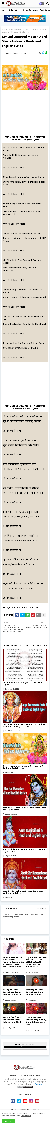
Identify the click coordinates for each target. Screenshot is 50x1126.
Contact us (40, 1084)
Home (3, 10)
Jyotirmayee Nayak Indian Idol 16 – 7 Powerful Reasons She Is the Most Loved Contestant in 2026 (13, 962)
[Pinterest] (33, 615)
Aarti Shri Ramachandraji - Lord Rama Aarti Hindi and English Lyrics (23, 892)
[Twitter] (22, 615)
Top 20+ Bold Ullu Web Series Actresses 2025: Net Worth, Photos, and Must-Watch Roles (36, 962)
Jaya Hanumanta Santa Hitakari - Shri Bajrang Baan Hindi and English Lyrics (24, 725)
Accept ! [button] (8, 1121)
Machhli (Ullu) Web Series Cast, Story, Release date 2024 (12, 1019)
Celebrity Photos (30, 10)
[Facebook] (17, 615)
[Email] (38, 615)
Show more (42, 645)
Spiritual (12, 29)
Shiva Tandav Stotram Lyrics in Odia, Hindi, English (23, 684)
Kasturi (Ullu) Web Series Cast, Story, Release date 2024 (35, 992)
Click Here (25, 1047)
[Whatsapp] (27, 615)
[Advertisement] (25, 111)
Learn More (26, 1115)
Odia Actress (14, 10)
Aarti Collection (19, 607)
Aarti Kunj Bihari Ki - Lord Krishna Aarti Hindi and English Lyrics (25, 850)
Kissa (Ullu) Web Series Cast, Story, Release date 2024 (12, 992)
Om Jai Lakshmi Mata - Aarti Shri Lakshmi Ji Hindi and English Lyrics (23, 767)
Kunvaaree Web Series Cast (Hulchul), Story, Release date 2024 (36, 1021)
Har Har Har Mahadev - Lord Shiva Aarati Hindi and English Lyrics (24, 809)
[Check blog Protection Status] (25, 1088)
